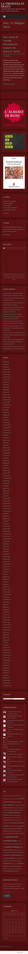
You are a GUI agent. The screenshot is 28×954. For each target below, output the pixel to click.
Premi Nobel (20, 858)
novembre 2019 (7, 506)
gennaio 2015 (6, 650)
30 (4, 934)
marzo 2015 (6, 645)
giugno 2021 (6, 460)
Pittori (20, 833)
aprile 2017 (6, 582)
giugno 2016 (6, 607)
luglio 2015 (6, 635)
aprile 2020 (6, 493)
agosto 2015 (6, 632)
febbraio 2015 (6, 647)
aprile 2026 (6, 364)
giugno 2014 (6, 667)
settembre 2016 (7, 599)
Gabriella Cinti (12, 810)
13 (16, 924)
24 (7, 931)
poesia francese (17, 843)
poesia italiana (12, 846)
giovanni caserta (8, 815)
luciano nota (15, 823)
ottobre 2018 (6, 536)
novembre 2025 (7, 377)
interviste (9, 817)
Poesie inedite (20, 852)
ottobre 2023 (6, 430)
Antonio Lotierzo (12, 754)
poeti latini (16, 858)
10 (7, 924)
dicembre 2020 (6, 475)
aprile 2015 (6, 642)
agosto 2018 (6, 541)
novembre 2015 (7, 625)
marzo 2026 (6, 367)
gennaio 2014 (6, 680)
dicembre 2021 (6, 450)
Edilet (13, 805)
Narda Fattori (15, 831)
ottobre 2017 (6, 566)
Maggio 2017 (6, 579)
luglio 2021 (6, 458)
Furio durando (5, 810)
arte (11, 795)
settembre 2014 (7, 660)
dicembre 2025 (6, 374)
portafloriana (11, 720)
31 (7, 934)
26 (13, 931)
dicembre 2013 (6, 683)
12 (13, 924)
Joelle (9, 770)
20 (16, 927)
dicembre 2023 (6, 425)
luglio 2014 (6, 665)
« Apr (4, 938)
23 (4, 931)
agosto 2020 (6, 483)
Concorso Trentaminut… (14, 749)
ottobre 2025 (6, 379)
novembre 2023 (7, 427)
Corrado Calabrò (17, 798)
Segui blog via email (10, 880)
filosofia (15, 807)
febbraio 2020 (6, 498)
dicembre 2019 (6, 503)
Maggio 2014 (6, 670)
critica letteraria (9, 802)
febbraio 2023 (6, 440)
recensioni (6, 863)
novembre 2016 (7, 594)
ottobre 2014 (6, 657)
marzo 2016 (6, 614)
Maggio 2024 (6, 415)
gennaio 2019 (6, 528)
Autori (7, 798)
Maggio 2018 (6, 549)
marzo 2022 (6, 445)
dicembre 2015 (6, 622)
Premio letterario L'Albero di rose (10, 860)
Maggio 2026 (6, 362)
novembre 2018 (7, 533)
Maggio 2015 (6, 640)
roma (8, 866)
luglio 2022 (6, 442)
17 (7, 927)
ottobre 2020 (6, 480)
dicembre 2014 (6, 652)
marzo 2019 (6, 523)
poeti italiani (9, 858)
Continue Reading (9, 84)
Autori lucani (11, 798)
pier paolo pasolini (14, 833)
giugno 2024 (6, 412)
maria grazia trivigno (12, 828)
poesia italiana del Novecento (9, 852)
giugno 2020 (6, 488)
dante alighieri (18, 802)
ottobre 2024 (6, 402)
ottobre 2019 (6, 508)
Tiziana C (10, 725)
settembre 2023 (7, 432)
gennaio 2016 (6, 619)
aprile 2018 (6, 551)
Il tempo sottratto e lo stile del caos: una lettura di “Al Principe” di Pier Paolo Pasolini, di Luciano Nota (13, 309)
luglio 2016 (6, 604)
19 (13, 927)
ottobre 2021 (6, 455)
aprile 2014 (6, 673)
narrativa (20, 831)
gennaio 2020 (6, 501)
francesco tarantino (20, 807)
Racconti (19, 860)
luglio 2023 (6, 435)
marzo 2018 (6, 554)
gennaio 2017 (6, 589)
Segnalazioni (9, 871)
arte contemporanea (16, 795)
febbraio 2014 (6, 678)
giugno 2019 (6, 516)
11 (10, 924)
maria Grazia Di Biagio (13, 826)
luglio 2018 (6, 544)
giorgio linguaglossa (14, 812)
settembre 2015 (7, 630)
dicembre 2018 (6, 531)
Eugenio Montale (22, 805)
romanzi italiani (18, 866)
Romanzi (11, 866)
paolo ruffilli (6, 833)
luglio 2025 (6, 384)
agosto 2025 (6, 382)
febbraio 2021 (6, 470)
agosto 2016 (6, 602)
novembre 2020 (7, 478)
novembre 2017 (7, 564)
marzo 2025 (6, 392)
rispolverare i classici (15, 863)
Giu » (8, 938)
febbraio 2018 (6, 556)
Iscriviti (7, 895)
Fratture (20, 754)
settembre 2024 (7, 405)
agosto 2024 (6, 407)
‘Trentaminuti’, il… (12, 751)
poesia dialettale (11, 843)
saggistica (5, 868)
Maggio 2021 (6, 463)
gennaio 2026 (6, 372)
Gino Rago (5, 812)
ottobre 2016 (6, 597)
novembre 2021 (7, 453)
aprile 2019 (6, 521)
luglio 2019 (6, 513)
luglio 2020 (6, 485)
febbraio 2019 (6, 526)
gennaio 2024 (6, 422)
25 (10, 931)
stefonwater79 (11, 711)
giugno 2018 (6, 546)
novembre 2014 (7, 655)
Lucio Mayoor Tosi (12, 775)
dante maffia (7, 805)
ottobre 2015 (6, 627)
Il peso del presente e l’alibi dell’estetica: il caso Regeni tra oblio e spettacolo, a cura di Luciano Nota (14, 335)
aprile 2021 (6, 465)
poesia (9, 836)
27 (16, 931)
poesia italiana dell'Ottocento (16, 850)
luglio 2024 (6, 410)
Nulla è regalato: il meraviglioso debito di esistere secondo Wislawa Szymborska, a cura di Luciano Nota (13, 342)
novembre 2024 (7, 399)
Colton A (10, 729)
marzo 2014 (6, 675)
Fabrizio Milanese (8, 807)
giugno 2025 (6, 387)
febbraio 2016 (6, 617)
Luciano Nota (9, 54)
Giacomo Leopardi (19, 810)
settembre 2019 (7, 511)
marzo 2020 (6, 496)
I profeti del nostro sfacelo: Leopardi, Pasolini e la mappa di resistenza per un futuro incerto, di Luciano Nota (13, 316)
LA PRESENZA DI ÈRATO (12, 5)
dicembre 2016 (6, 592)
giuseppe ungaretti (16, 815)
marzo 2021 (6, 468)
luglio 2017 (6, 574)
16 (4, 927)
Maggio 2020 (6, 490)
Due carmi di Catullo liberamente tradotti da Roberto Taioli (11, 44)
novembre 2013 (7, 685)
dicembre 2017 (6, 561)
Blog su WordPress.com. (7, 946)
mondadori (10, 831)
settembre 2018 (7, 539)
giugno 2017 (6, 576)
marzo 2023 (6, 437)
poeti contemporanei (14, 855)
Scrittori (17, 868)
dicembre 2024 (6, 397)
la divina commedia (15, 817)
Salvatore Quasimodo (12, 868)
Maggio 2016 (6, 609)
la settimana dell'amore (17, 820)
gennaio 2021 (6, 473)
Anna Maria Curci (6, 795)
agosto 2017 (6, 571)
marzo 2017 (6, 584)
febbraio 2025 (6, 394)
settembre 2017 (7, 569)
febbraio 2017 (6, 587)
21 (19, 927)
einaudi (16, 805)
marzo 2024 (6, 420)
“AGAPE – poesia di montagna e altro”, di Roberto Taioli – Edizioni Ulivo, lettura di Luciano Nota (13, 328)
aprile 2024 (6, 417)
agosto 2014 (6, 662)
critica (22, 798)
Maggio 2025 (6, 389)
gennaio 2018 (6, 559)
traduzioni (16, 871)
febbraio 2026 (6, 369)
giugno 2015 (6, 637)
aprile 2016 (6, 612)
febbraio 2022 (6, 447)
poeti (5, 855)
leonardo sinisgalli (7, 823)
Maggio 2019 (6, 518)
